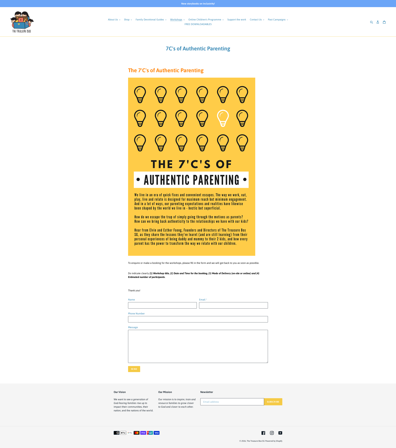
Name (131, 299)
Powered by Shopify (273, 441)
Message (133, 327)
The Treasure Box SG (256, 441)
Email (203, 299)
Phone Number (136, 313)
